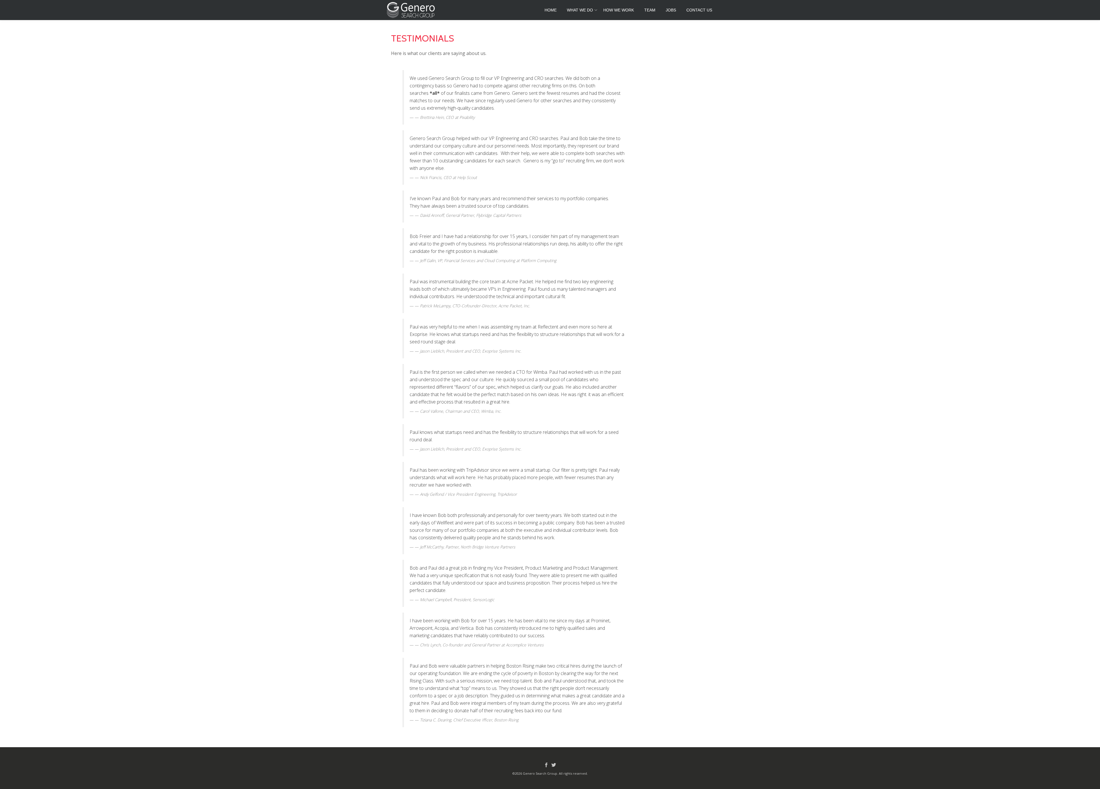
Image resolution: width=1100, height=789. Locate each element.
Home (551, 10)
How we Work (618, 10)
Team (649, 10)
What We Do (580, 10)
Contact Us (699, 10)
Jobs (671, 10)
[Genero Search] (412, 10)
